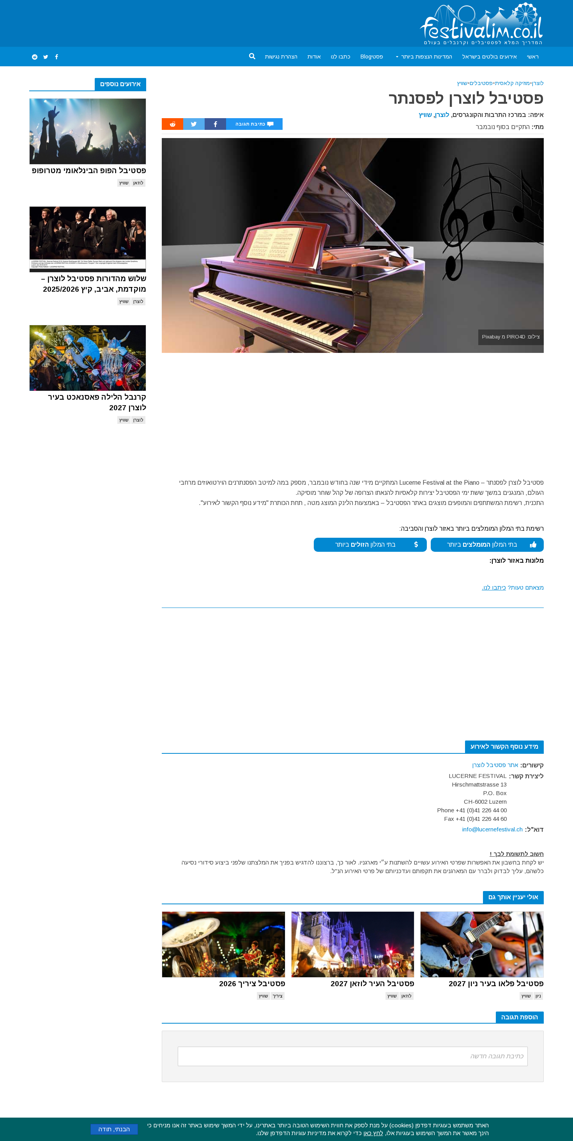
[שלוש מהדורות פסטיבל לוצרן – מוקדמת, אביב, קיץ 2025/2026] (87, 239)
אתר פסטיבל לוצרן (495, 765)
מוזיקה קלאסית (512, 83)
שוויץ (124, 183)
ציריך (278, 996)
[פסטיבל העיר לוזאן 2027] (353, 944)
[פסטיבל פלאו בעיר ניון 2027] (482, 944)
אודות (314, 56)
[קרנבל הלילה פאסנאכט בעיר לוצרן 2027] (87, 358)
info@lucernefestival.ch (492, 829)
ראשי (533, 56)
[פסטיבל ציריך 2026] (223, 944)
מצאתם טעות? (513, 587)
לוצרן (138, 301)
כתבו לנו (340, 56)
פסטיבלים (481, 83)
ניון (538, 996)
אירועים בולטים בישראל (489, 56)
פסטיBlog (372, 56)
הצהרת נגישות (281, 56)
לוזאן (138, 183)
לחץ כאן (373, 1133)
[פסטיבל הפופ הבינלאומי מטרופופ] (87, 131)
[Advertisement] (171, 21)
